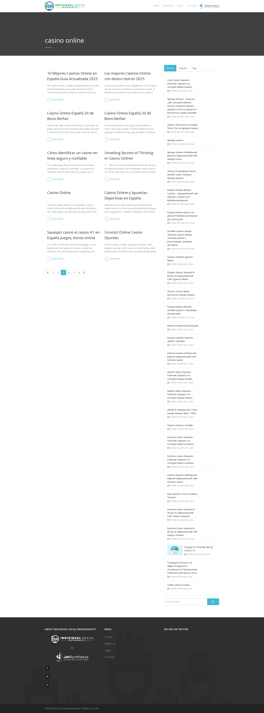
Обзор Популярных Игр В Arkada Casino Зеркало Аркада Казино (181, 174)
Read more (58, 99)
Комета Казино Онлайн (180, 425)
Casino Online (59, 192)
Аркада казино (175, 140)
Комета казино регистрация (182, 325)
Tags (194, 68)
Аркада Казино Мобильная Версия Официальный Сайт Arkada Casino (182, 156)
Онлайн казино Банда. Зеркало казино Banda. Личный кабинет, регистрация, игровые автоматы (179, 238)
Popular (183, 68)
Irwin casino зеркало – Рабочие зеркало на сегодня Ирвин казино (179, 83)
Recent (170, 68)
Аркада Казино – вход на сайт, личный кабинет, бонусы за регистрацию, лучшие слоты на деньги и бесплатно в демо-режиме (182, 105)
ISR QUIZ (192, 5)
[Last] (84, 272)
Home (156, 5)
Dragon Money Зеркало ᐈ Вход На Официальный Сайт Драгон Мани (181, 276)
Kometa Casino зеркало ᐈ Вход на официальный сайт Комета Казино (182, 532)
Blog (181, 5)
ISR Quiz (110, 657)
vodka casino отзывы (178, 584)
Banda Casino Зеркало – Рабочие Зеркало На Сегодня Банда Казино (180, 375)
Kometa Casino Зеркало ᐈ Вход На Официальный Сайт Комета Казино (181, 513)
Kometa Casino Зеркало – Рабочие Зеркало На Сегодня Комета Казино (181, 440)
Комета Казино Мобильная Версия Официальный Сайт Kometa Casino (182, 478)
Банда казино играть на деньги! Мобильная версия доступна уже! (182, 216)
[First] (48, 272)
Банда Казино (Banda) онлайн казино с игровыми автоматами (182, 310)
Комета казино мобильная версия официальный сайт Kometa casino (182, 356)
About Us (168, 5)
